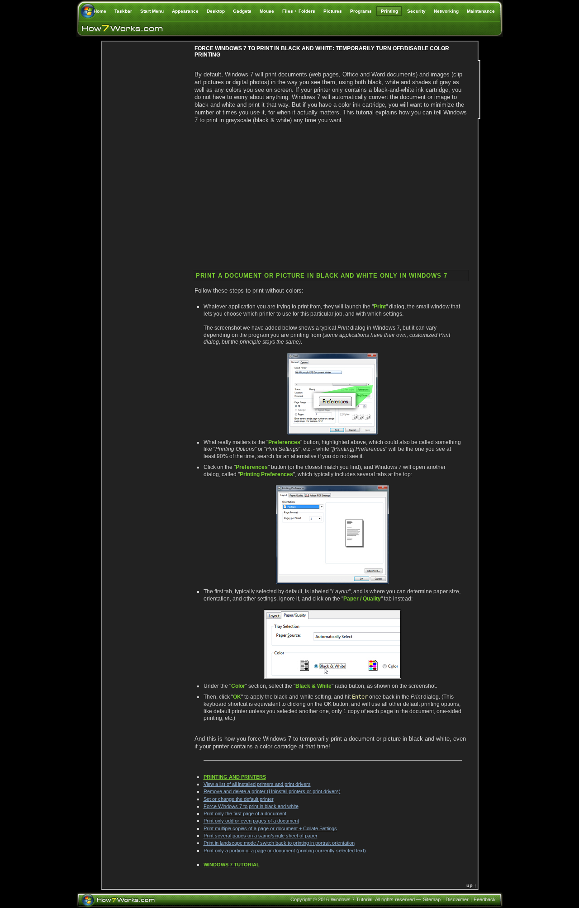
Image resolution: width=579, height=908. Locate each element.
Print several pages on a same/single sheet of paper (261, 835)
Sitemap (432, 899)
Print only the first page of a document (245, 813)
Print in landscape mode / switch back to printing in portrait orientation (279, 843)
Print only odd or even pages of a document (251, 820)
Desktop (216, 11)
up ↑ (471, 885)
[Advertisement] (147, 201)
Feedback (485, 899)
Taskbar (123, 11)
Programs (361, 11)
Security (416, 11)
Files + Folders (298, 11)
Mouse (267, 11)
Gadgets (242, 11)
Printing (389, 11)
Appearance (185, 11)
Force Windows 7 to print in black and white (251, 806)
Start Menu (152, 11)
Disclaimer (457, 899)
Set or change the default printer (239, 799)
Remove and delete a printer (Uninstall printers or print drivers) (272, 791)
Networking (446, 11)
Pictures (332, 11)
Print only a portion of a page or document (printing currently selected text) (285, 850)
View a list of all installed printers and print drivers (257, 784)
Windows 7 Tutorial (232, 864)
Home (100, 11)
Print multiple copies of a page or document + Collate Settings (270, 828)
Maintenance (481, 11)
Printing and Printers (235, 777)
